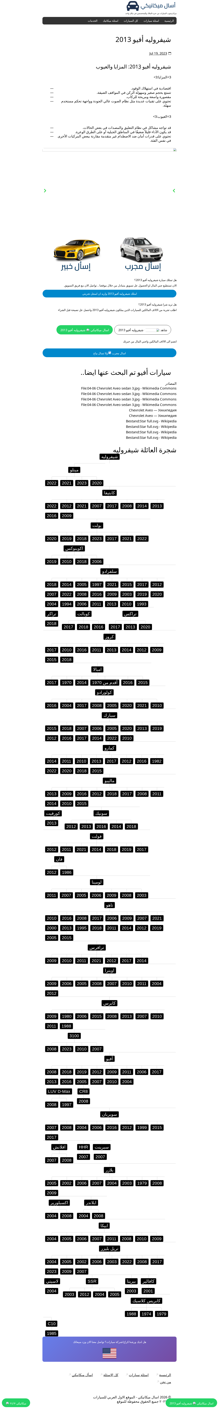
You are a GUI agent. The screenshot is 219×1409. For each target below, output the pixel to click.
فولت (97, 836)
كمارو (109, 747)
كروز (109, 636)
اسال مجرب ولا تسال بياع (109, 353)
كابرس (109, 1003)
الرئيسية (169, 21)
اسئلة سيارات (151, 21)
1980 (67, 1016)
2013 (157, 505)
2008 (127, 505)
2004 (51, 604)
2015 (127, 584)
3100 (74, 1035)
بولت (96, 525)
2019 (67, 538)
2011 (96, 604)
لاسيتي (52, 1281)
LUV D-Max (59, 1091)
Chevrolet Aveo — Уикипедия (153, 410)
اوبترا (109, 970)
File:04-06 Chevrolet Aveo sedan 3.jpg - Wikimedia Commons (129, 388)
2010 (67, 561)
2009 (67, 515)
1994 (67, 604)
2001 (148, 1291)
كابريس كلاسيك (146, 1300)
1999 (142, 1127)
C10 (52, 1323)
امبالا (97, 669)
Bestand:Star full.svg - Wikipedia (151, 421)
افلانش (59, 1147)
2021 (67, 483)
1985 (51, 1333)
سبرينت (102, 1147)
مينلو (74, 469)
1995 (82, 928)
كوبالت (83, 613)
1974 (146, 1313)
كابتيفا (109, 492)
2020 (97, 483)
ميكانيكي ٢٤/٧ (17, 1403)
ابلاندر (91, 1202)
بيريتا (131, 1281)
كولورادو (104, 692)
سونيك (101, 813)
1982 (157, 761)
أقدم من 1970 (105, 682)
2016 (51, 515)
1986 (67, 872)
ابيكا (104, 1225)
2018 (82, 538)
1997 (97, 584)
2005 (82, 584)
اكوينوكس (74, 548)
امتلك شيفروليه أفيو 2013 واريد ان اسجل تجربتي (109, 294)
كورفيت (53, 813)
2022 (51, 483)
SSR (92, 1281)
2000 (51, 928)
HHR (83, 1147)
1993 (141, 604)
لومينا (97, 882)
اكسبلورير (59, 1202)
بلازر (109, 1170)
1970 (67, 682)
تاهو (109, 905)
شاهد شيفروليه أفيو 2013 (142, 330)
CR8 (83, 1091)
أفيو (109, 1058)
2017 (112, 505)
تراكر (51, 613)
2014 (142, 505)
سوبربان (109, 1114)
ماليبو (109, 780)
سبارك (109, 715)
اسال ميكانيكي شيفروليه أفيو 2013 (84, 330)
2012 (67, 505)
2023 (82, 483)
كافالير (148, 1281)
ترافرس (96, 947)
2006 (97, 561)
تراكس (130, 613)
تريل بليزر (109, 1248)
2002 (67, 1183)
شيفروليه (126, 449)
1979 (142, 1183)
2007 (97, 505)
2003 (127, 594)
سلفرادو (109, 571)
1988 (66, 1026)
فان (59, 859)
